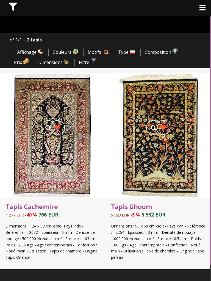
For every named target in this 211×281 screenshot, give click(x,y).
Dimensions (51, 62)
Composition (158, 52)
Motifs (94, 52)
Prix (18, 62)
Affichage (27, 52)
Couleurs (63, 52)
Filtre (84, 62)
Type (124, 52)
